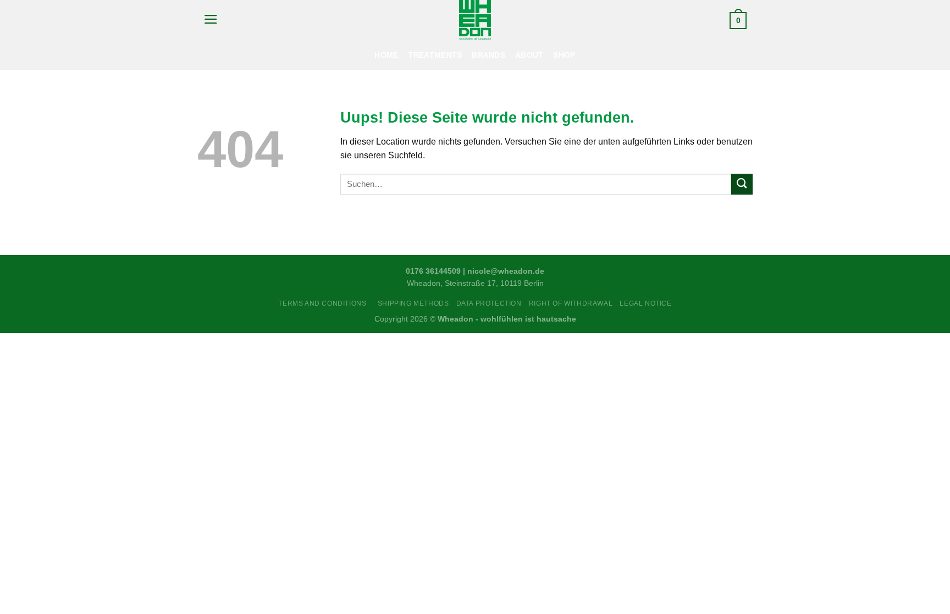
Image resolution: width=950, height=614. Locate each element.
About (529, 55)
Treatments (435, 55)
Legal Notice (645, 303)
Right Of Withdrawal (570, 303)
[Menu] (210, 19)
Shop (564, 55)
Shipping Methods (413, 303)
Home (386, 55)
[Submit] (742, 184)
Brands (488, 55)
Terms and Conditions (324, 303)
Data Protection (489, 303)
